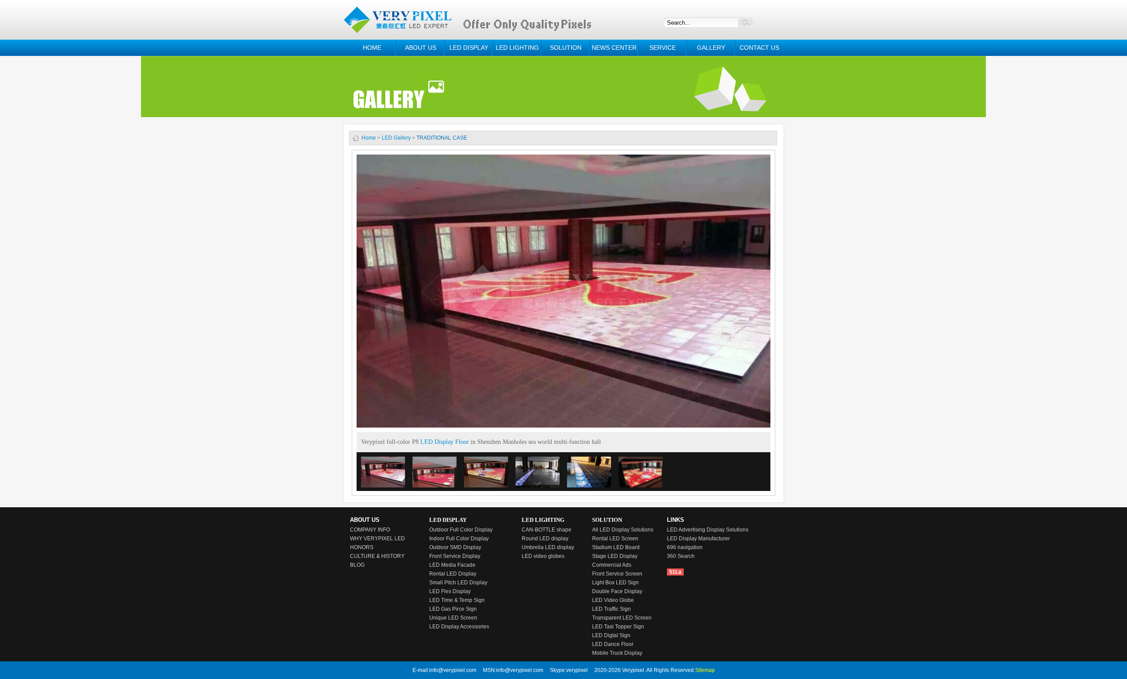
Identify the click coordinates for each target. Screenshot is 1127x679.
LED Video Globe (613, 600)
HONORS (361, 547)
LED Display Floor (444, 442)
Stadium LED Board (616, 547)
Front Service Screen (617, 574)
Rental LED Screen (615, 538)
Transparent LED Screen (622, 618)
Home (368, 138)
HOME (372, 47)
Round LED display (545, 538)
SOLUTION (566, 47)
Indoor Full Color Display (459, 538)
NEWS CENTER (614, 47)
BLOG (357, 565)
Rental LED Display (452, 574)
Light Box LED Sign (615, 582)
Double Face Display (617, 591)
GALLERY (711, 47)
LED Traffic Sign (611, 609)
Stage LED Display (614, 556)
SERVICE (662, 47)
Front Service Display (454, 556)
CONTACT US (759, 47)
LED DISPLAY (468, 47)
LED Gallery (396, 138)
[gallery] (563, 78)
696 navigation (685, 547)
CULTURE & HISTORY (377, 556)
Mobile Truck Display (617, 653)
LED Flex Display (450, 591)
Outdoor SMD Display (455, 547)
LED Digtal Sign (611, 635)
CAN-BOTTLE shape (546, 530)
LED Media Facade (452, 565)
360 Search (681, 556)
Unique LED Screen (453, 618)
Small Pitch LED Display (458, 582)
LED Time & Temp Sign (457, 600)
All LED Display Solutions (622, 530)
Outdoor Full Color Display (461, 530)
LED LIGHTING (517, 47)
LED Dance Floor (612, 644)
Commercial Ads (611, 565)
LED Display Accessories (459, 627)
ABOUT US (420, 47)
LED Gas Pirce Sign (453, 609)
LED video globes (543, 556)
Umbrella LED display (548, 547)
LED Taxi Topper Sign (618, 627)
